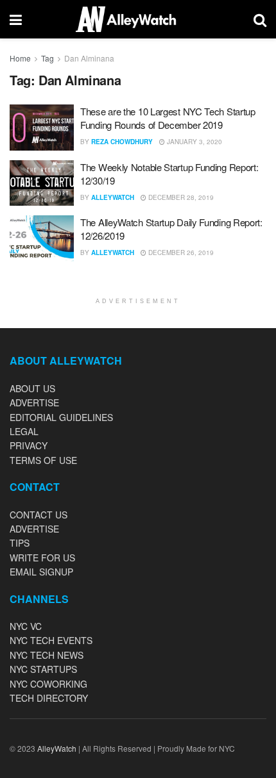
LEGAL (24, 431)
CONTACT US (38, 514)
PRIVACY (28, 445)
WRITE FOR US (42, 557)
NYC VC (26, 626)
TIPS (20, 542)
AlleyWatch (112, 197)
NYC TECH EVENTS (51, 640)
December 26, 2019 (180, 252)
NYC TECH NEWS (46, 655)
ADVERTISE (34, 402)
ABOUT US (32, 388)
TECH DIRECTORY (49, 697)
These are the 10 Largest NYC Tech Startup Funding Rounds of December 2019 (167, 117)
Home (20, 58)
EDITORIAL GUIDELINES (61, 417)
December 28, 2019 (180, 197)
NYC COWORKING (48, 683)
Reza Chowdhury (122, 141)
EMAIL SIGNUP (41, 571)
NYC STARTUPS (43, 669)
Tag (47, 58)
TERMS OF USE (43, 460)
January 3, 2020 (193, 141)
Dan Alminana (89, 58)
